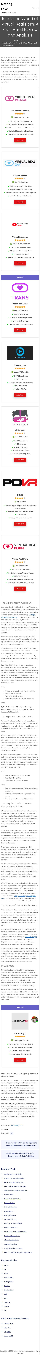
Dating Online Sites (10, 1207)
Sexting (6, 1306)
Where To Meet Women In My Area (15, 1190)
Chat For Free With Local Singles (14, 1186)
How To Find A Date (10, 1227)
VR (11, 1133)
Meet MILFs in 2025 (10, 1219)
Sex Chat (7, 1302)
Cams (6, 1273)
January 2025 (8, 1336)
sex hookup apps (31, 937)
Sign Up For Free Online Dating (14, 1178)
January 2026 (8, 1323)
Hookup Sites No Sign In (12, 1236)
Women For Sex (9, 1203)
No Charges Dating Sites (12, 1199)
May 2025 (7, 1332)
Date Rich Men (9, 1211)
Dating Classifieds (10, 1215)
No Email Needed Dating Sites (14, 1182)
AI (5, 1269)
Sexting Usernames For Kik (12, 1174)
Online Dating (8, 1195)
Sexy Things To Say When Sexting (15, 1232)
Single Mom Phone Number (13, 1248)
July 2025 (7, 1328)
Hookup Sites (8, 1290)
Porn (5, 1298)
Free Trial (20, 460)
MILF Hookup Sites (10, 1244)
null (5, 1294)
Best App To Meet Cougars (13, 1223)
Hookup (7, 1286)
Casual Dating (8, 1278)
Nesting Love (6, 7)
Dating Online (8, 1282)
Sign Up (20, 140)
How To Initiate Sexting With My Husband (18, 1252)
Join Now (20, 395)
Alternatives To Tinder (11, 1240)
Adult (6, 1265)
